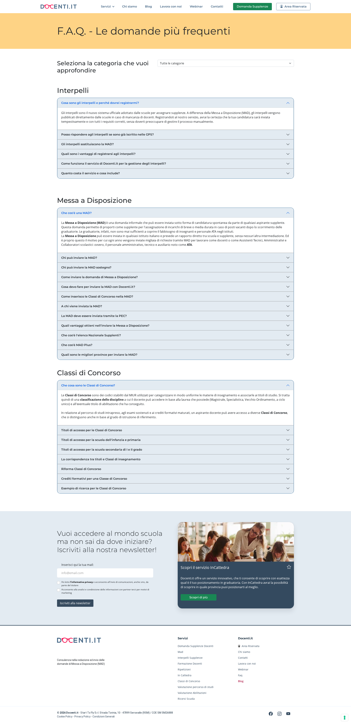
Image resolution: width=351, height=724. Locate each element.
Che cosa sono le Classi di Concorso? (88, 385)
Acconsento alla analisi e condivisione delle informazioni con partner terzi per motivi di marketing (105, 591)
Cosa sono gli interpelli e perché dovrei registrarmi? (100, 103)
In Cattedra (184, 675)
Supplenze (252, 6)
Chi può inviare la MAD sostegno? (86, 267)
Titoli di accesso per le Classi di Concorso (91, 430)
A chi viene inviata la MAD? (81, 306)
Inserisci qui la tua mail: (77, 565)
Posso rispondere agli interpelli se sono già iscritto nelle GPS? (107, 134)
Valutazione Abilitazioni (192, 693)
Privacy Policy (82, 716)
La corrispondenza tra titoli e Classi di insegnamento (100, 459)
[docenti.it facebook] (271, 713)
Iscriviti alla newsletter (75, 603)
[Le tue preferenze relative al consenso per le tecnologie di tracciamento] (344, 717)
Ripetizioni (184, 669)
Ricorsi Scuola (186, 698)
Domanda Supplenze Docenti (195, 646)
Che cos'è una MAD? (76, 213)
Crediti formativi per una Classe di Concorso (94, 478)
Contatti (217, 6)
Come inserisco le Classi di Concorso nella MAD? (97, 296)
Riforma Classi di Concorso (81, 469)
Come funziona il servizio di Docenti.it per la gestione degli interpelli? (113, 163)
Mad (180, 652)
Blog (148, 6)
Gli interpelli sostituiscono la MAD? (87, 144)
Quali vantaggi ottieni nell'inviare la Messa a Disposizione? (105, 325)
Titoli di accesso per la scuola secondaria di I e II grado (101, 449)
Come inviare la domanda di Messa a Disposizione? (99, 277)
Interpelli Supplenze (190, 657)
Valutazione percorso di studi (196, 687)
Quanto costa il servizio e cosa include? (90, 173)
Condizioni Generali (104, 716)
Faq (240, 675)
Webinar (196, 6)
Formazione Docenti (190, 663)
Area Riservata (295, 6)
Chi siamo (129, 6)
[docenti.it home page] (59, 6)
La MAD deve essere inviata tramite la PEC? (94, 316)
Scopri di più (198, 597)
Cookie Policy (64, 716)
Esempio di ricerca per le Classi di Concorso (93, 488)
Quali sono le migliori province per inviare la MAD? (99, 354)
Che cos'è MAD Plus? (76, 345)
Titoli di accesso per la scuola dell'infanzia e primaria (101, 440)
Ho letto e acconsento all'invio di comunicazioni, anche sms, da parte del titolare (104, 583)
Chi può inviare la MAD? (79, 257)
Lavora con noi (171, 6)
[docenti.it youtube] (288, 713)
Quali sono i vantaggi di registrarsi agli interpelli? (98, 154)
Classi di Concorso (189, 681)
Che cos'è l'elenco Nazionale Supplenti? (91, 335)
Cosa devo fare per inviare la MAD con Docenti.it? (98, 287)
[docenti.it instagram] (280, 713)
